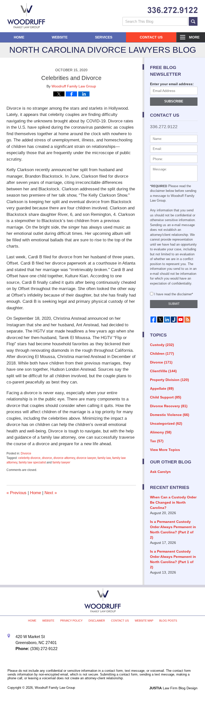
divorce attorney (64, 458)
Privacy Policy (71, 620)
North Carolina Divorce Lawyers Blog (26, 15)
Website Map (144, 620)
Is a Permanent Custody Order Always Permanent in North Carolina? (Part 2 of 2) (173, 529)
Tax (157, 441)
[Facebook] (153, 319)
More (194, 37)
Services (103, 37)
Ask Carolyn (160, 472)
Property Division (169, 380)
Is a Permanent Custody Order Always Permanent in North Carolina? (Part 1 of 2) (173, 559)
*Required (158, 186)
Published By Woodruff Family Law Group (173, 10)
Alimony (161, 432)
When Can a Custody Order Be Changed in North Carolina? (173, 502)
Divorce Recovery (169, 406)
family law (104, 458)
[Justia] (173, 319)
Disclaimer (96, 620)
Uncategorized (166, 423)
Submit (174, 304)
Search (193, 21)
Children (162, 353)
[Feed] (187, 319)
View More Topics (165, 450)
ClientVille (163, 371)
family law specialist (32, 462)
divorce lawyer (86, 458)
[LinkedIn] (167, 319)
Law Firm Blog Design (173, 688)
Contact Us (151, 37)
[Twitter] (160, 319)
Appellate (162, 388)
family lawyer (61, 462)
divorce (47, 458)
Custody (162, 345)
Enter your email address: (172, 84)
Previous (16, 492)
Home (19, 37)
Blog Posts (168, 620)
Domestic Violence (169, 415)
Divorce (26, 453)
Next (50, 492)
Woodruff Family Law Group (55, 688)
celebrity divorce (29, 458)
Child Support (165, 397)
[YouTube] (180, 319)
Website (60, 37)
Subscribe (173, 101)
